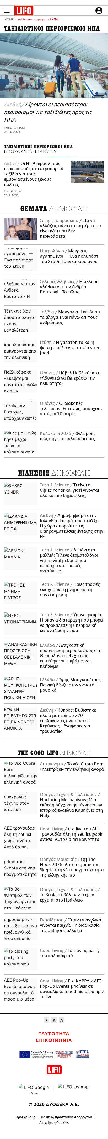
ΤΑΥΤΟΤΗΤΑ (54, 1034)
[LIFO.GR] (23, 12)
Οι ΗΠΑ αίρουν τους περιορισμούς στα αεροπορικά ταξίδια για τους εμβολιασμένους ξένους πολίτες (33, 174)
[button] (7, 11)
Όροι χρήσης (25, 1117)
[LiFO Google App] (34, 1089)
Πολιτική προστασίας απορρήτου (66, 1117)
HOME (8, 19)
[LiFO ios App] (73, 1089)
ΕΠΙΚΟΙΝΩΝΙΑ (54, 1040)
